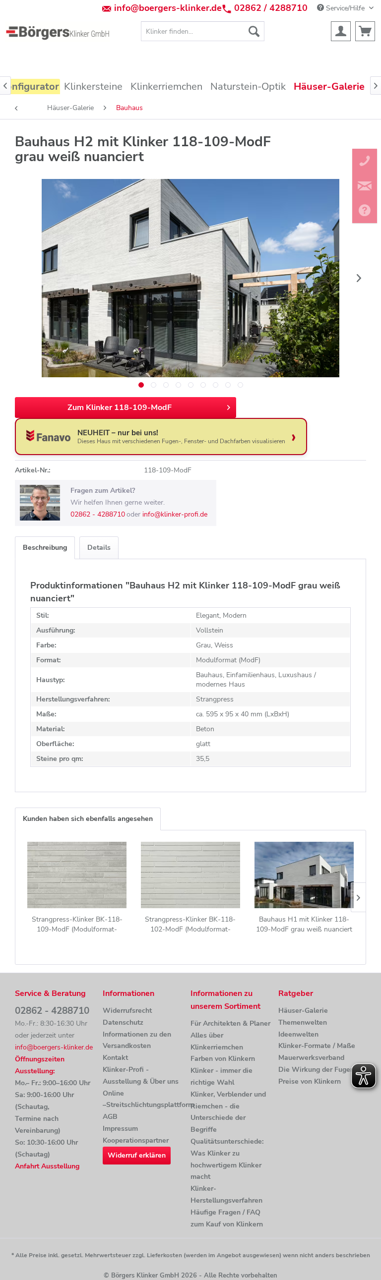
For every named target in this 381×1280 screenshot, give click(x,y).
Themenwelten (302, 1022)
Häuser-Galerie (303, 1010)
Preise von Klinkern (309, 1081)
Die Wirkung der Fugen (316, 1069)
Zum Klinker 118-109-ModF (119, 407)
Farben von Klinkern (222, 1058)
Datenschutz (123, 1022)
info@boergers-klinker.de (168, 8)
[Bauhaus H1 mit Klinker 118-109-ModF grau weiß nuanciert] (304, 875)
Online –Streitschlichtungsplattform (144, 1099)
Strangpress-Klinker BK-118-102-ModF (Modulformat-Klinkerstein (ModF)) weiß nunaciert (190, 924)
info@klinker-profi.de (174, 514)
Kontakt (115, 1057)
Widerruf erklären (137, 1155)
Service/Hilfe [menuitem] (345, 8)
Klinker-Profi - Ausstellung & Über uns (141, 1075)
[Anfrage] (365, 31)
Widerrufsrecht (127, 1010)
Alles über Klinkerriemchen (216, 1041)
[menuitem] (203, 31)
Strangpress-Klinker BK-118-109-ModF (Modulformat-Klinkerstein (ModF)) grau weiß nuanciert (77, 924)
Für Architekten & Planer (230, 1023)
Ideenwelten (298, 1034)
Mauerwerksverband (311, 1057)
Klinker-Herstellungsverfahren (226, 1194)
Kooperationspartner (136, 1140)
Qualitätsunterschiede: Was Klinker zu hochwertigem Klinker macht (226, 1159)
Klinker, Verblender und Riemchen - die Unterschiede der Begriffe (228, 1112)
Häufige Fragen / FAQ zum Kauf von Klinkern (226, 1218)
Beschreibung (45, 547)
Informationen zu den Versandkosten (137, 1040)
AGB (110, 1116)
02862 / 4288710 (271, 8)
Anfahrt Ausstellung (47, 1166)
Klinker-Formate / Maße (316, 1045)
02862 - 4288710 (97, 514)
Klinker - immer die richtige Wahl (221, 1076)
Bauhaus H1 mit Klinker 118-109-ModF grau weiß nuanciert (304, 924)
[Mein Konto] (341, 31)
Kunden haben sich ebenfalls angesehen (88, 818)
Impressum (120, 1128)
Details (99, 547)
